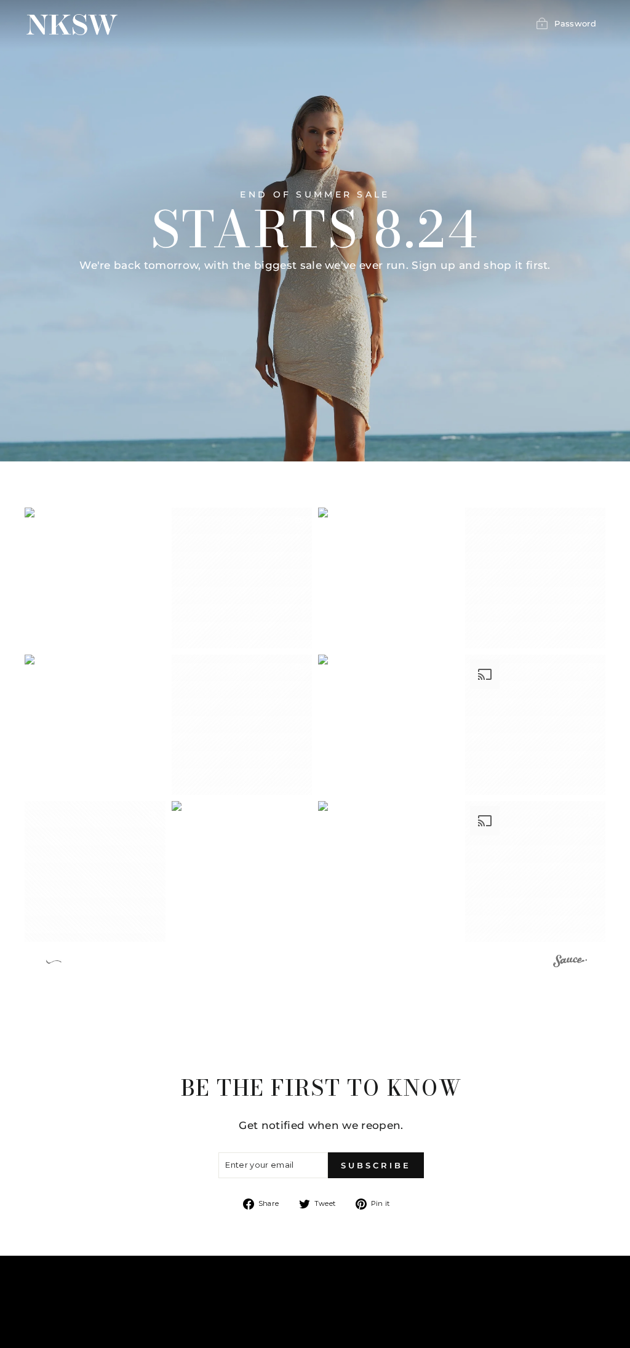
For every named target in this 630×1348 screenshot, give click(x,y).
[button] (95, 578)
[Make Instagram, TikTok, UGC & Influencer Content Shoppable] (570, 963)
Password (575, 23)
